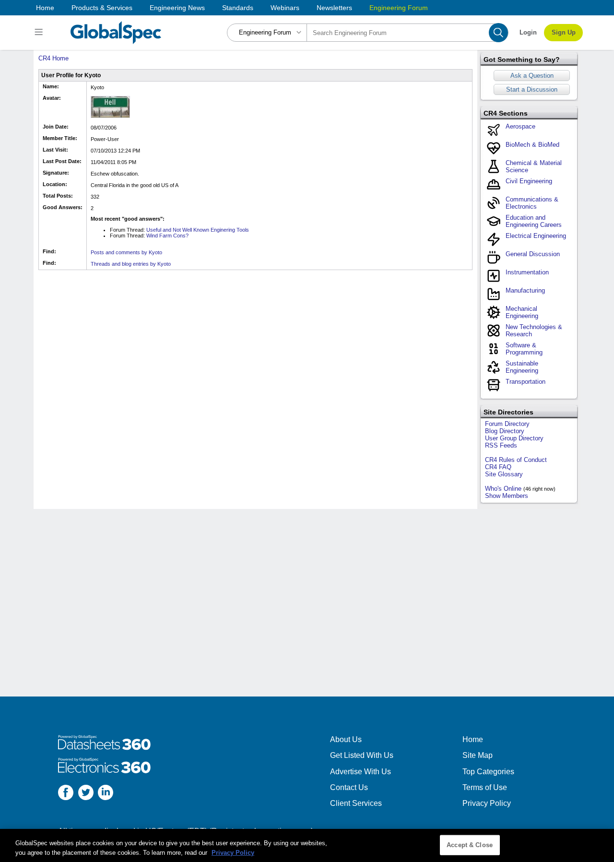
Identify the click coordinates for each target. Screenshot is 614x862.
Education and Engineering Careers (534, 221)
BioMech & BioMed (532, 144)
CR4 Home (53, 58)
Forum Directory (507, 423)
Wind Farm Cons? (167, 235)
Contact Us (349, 787)
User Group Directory (514, 438)
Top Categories (488, 772)
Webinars (285, 8)
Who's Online (503, 488)
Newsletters (334, 8)
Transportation (525, 381)
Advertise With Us (360, 772)
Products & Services (101, 8)
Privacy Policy (486, 803)
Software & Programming (524, 349)
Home (45, 8)
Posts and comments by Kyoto (126, 252)
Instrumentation (527, 272)
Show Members (506, 495)
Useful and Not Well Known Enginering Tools (197, 230)
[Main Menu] (40, 32)
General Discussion (533, 254)
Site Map (477, 755)
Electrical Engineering (536, 235)
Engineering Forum (398, 8)
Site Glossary (504, 474)
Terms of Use (484, 787)
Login (528, 32)
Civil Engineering (529, 181)
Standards (237, 8)
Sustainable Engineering (522, 367)
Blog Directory (504, 431)
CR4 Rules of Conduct (516, 459)
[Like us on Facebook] (65, 794)
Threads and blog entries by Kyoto (131, 264)
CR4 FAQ (498, 467)
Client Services (356, 803)
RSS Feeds (501, 445)
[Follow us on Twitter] (86, 794)
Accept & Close (470, 845)
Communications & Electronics (532, 203)
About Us (346, 739)
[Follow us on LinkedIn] (105, 794)
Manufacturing (525, 290)
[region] (307, 845)
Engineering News (177, 8)
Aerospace (520, 126)
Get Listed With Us (361, 755)
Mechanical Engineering (522, 312)
